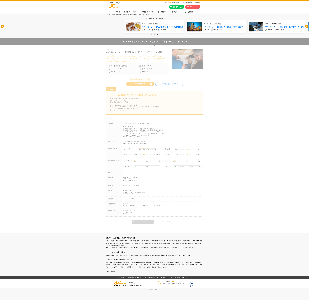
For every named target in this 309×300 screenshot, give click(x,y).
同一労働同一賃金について (153, 277)
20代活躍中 (121, 267)
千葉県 (156, 241)
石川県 (180, 241)
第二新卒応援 (134, 264)
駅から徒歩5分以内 (192, 264)
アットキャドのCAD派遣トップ (113, 14)
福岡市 (186, 247)
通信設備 (163, 255)
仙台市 (112, 247)
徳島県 (168, 243)
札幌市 (108, 247)
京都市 (169, 247)
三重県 (114, 243)
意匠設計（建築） (110, 255)
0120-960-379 (166, 283)
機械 (188, 255)
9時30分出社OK (117, 262)
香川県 (173, 243)
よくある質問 (189, 12)
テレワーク (109, 262)
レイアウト (127, 255)
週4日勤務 (148, 262)
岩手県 (116, 241)
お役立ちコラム (175, 12)
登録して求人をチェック (193, 6)
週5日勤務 (142, 262)
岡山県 (155, 243)
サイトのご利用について (120, 277)
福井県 (184, 241)
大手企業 (184, 264)
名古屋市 (147, 247)
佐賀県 (191, 243)
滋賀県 (119, 243)
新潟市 (142, 247)
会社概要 (163, 277)
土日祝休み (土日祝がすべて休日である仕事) (163, 262)
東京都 (161, 241)
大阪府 (127, 243)
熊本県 (199, 243)
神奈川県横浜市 (133, 14)
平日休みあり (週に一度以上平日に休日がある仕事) (189, 262)
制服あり (179, 264)
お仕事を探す (162, 12)
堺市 (165, 247)
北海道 (108, 241)
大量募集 (165, 267)
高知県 (182, 243)
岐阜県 (197, 241)
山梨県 (188, 241)
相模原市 (126, 247)
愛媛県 (177, 243)
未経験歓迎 (159, 267)
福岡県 (186, 243)
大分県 (108, 245)
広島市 (182, 247)
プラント (184, 255)
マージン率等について (141, 277)
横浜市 (121, 247)
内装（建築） (119, 255)
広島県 (160, 243)
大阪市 (161, 247)
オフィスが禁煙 (113, 267)
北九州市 (191, 247)
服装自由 (173, 264)
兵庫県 (132, 243)
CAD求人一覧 (110, 271)
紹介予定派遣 (146, 267)
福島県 (134, 241)
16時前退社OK (135, 262)
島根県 (151, 243)
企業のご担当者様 (187, 2)
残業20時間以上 (126, 264)
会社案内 (197, 2)
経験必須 (153, 267)
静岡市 (152, 247)
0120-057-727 (180, 281)
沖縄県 (122, 245)
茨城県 (139, 241)
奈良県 (136, 243)
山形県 (130, 241)
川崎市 (116, 247)
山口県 (164, 243)
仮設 (173, 255)
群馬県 (147, 241)
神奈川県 (125, 14)
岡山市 (177, 247)
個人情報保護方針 (131, 277)
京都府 (123, 243)
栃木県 (143, 241)
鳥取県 (146, 243)
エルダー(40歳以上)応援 (144, 264)
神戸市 (173, 247)
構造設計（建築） (138, 255)
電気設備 (146, 255)
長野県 (193, 241)
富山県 (175, 241)
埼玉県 (152, 241)
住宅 (132, 255)
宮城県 (121, 241)
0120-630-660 (166, 281)
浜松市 (156, 247)
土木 (180, 255)
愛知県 (110, 243)
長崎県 (195, 243)
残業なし (109, 264)
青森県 (112, 241)
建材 (176, 255)
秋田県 (125, 241)
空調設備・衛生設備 (155, 255)
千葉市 (131, 247)
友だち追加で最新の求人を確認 (177, 6)
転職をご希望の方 (176, 2)
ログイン (167, 2)
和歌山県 (141, 243)
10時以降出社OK (126, 262)
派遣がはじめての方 (147, 12)
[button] (151, 34)
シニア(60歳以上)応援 (157, 264)
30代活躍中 (128, 267)
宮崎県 (112, 245)
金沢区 (140, 14)
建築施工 (168, 255)
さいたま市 (137, 247)
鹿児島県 (117, 245)
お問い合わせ (177, 277)
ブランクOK (167, 264)
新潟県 (171, 241)
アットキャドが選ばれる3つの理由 (126, 12)
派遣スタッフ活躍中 (137, 267)
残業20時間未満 (116, 264)
